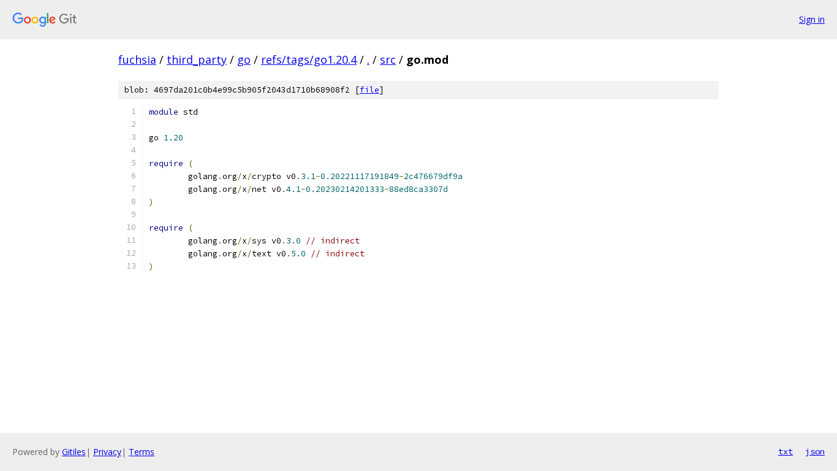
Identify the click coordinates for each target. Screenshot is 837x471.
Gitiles (74, 452)
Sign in (812, 19)
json (815, 451)
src (388, 59)
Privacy (107, 452)
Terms (141, 452)
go (244, 59)
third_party (197, 59)
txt (785, 451)
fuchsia (137, 59)
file (369, 90)
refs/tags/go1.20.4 (309, 59)
